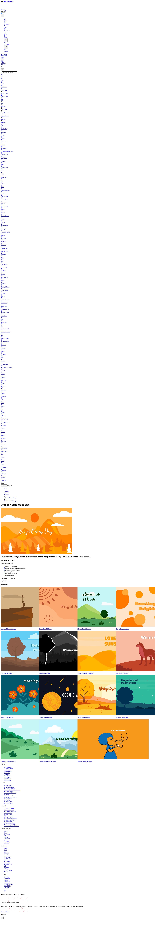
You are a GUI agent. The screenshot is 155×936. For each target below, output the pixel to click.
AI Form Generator (9, 795)
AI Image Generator (9, 787)
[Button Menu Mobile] (2, 2)
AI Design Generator (9, 788)
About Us (6, 877)
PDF (5, 860)
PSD (5, 866)
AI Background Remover (10, 818)
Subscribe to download (6, 563)
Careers (6, 888)
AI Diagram (7, 800)
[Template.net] (8, 2)
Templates (6, 491)
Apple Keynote (8, 864)
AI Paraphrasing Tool (9, 820)
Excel (5, 850)
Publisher (6, 853)
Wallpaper (6, 494)
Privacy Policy (7, 883)
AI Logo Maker (8, 785)
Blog (5, 890)
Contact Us (7, 881)
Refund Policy (7, 886)
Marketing (6, 831)
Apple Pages (7, 861)
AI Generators (7, 767)
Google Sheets (7, 857)
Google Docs (7, 855)
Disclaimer (6, 887)
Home (5, 488)
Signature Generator (9, 815)
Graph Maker (7, 780)
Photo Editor (7, 777)
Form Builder (7, 776)
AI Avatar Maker (8, 817)
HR (5, 835)
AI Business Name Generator (11, 826)
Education (6, 843)
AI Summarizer (8, 821)
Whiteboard (7, 774)
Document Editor (8, 768)
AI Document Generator (10, 793)
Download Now (5, 911)
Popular (6, 871)
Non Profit (6, 841)
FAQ (5, 891)
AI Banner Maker (8, 791)
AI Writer (6, 794)
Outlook (6, 854)
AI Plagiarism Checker (10, 823)
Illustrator (6, 867)
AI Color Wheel (8, 813)
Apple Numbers (8, 863)
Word (5, 848)
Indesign (6, 869)
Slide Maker (7, 773)
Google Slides (7, 858)
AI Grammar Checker (9, 824)
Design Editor (7, 770)
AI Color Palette (8, 814)
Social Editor (7, 778)
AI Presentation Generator (10, 797)
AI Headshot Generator (10, 811)
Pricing (6, 880)
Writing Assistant (8, 771)
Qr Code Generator (9, 808)
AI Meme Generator (9, 810)
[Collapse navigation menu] (2, 70)
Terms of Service (8, 884)
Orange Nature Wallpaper (10, 501)
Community (7, 878)
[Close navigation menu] (2, 15)
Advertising (7, 834)
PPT (5, 851)
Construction (7, 838)
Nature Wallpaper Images (10, 497)
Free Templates (8, 870)
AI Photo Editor (8, 801)
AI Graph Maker (8, 803)
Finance (6, 837)
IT (4, 840)
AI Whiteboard (8, 798)
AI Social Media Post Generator (12, 790)
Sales (5, 833)
